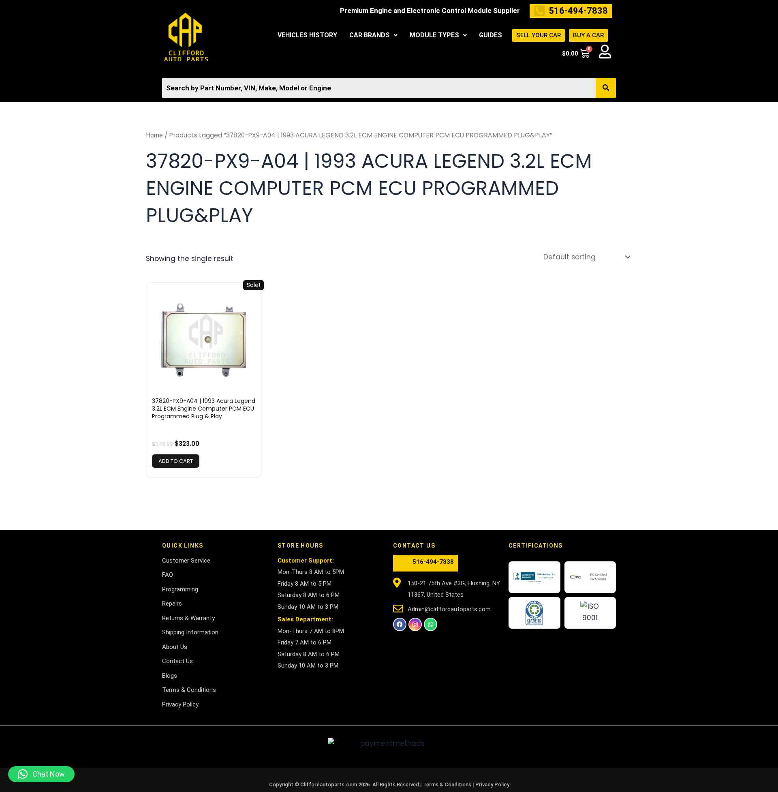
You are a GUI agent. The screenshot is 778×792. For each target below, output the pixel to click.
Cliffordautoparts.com (328, 784)
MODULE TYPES (434, 35)
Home (154, 135)
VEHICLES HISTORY (307, 35)
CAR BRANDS (369, 35)
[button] (373, 35)
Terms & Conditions (447, 784)
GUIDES (490, 35)
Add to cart (175, 461)
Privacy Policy (492, 784)
